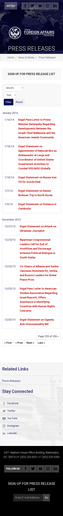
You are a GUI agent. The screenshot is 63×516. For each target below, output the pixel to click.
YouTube (40, 6)
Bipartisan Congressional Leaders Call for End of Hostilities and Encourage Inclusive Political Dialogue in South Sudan (37, 248)
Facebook (25, 6)
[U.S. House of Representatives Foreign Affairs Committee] (31, 32)
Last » (41, 342)
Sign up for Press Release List (31, 74)
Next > (30, 342)
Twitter (32, 6)
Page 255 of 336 (48, 336)
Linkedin (55, 6)
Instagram (47, 6)
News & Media (26, 57)
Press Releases (31, 48)
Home (10, 57)
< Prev (19, 342)
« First (8, 342)
